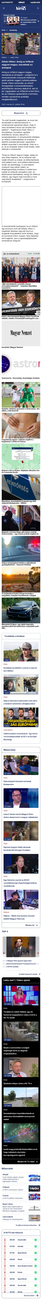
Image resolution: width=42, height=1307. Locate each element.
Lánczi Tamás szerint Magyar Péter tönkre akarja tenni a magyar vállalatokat (21, 815)
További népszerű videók (28, 974)
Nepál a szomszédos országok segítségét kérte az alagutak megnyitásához (16, 1051)
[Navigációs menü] (4, 8)
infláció (4, 57)
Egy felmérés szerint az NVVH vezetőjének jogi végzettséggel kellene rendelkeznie (20, 883)
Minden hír (30, 925)
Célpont (6, 1187)
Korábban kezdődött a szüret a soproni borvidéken (20, 669)
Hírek (5, 664)
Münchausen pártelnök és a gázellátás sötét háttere (29, 22)
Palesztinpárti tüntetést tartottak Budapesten (17, 782)
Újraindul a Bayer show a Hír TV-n (18, 1083)
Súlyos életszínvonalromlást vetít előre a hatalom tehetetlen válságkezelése (20, 702)
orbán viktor (14, 57)
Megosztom (19, 113)
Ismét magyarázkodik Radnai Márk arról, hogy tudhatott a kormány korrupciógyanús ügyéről (21, 1152)
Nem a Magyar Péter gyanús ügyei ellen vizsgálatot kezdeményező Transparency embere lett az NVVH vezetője (21, 964)
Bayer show (8, 1204)
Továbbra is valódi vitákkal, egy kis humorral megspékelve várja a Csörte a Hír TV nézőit (20, 1015)
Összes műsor (29, 1295)
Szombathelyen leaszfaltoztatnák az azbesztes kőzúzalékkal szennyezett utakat (19, 1116)
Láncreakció (8, 730)
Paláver (6, 912)
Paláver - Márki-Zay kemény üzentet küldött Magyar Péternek (19, 917)
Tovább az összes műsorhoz (26, 1225)
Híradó (5, 1174)
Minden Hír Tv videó (26, 1161)
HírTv (3, 30)
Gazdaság (13, 30)
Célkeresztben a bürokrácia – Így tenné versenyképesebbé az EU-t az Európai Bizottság (20, 737)
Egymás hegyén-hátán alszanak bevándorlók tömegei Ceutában (17, 848)
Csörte (6, 1196)
